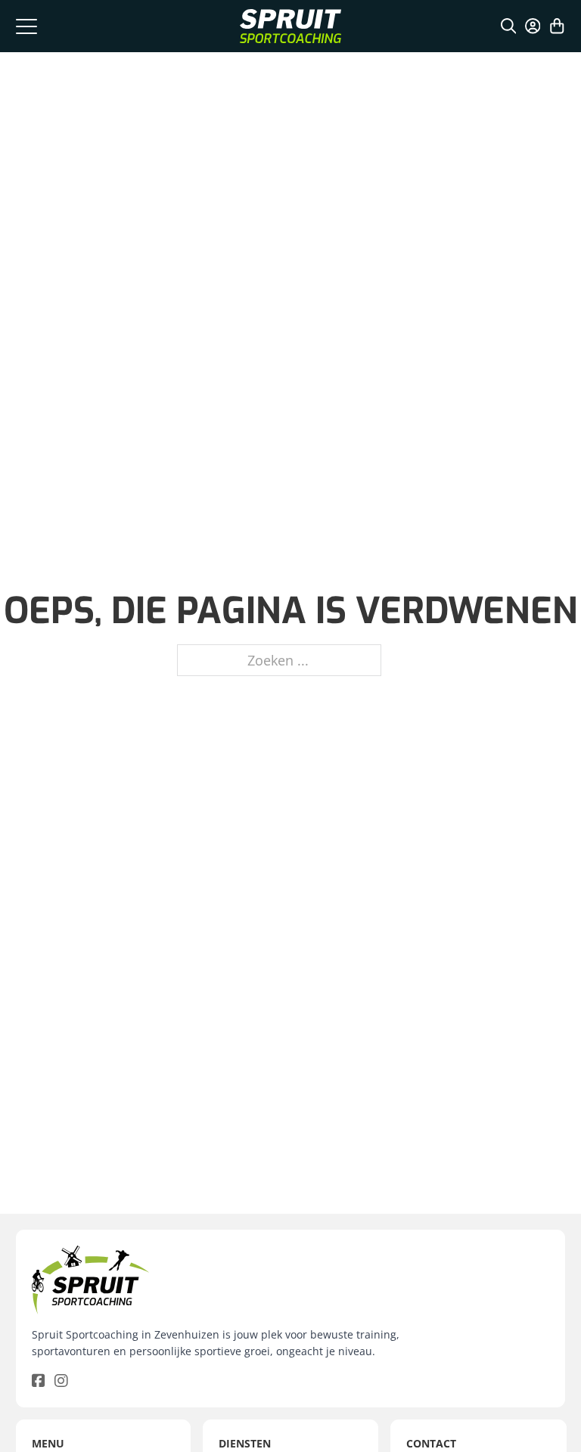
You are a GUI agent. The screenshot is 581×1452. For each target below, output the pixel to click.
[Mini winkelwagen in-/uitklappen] (557, 26)
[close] (26, 25)
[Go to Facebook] (38, 1381)
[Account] (533, 26)
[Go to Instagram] (61, 1381)
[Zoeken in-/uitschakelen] (509, 26)
